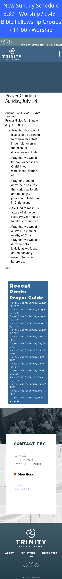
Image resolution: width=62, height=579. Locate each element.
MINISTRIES (28, 553)
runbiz (28, 577)
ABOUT (9, 553)
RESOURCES (49, 553)
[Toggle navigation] (55, 54)
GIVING (31, 556)
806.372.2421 (23, 489)
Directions (25, 474)
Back (8, 267)
